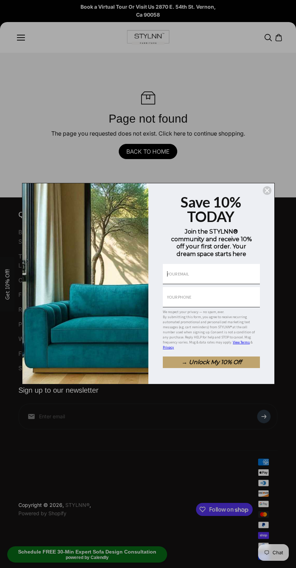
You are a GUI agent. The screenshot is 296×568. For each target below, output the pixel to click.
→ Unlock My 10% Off (211, 362)
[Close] (267, 190)
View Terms (241, 342)
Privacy (168, 347)
